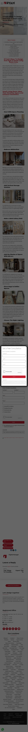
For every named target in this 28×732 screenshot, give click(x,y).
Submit (14, 376)
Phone (3, 364)
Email (3, 358)
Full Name (4, 353)
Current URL (4, 379)
